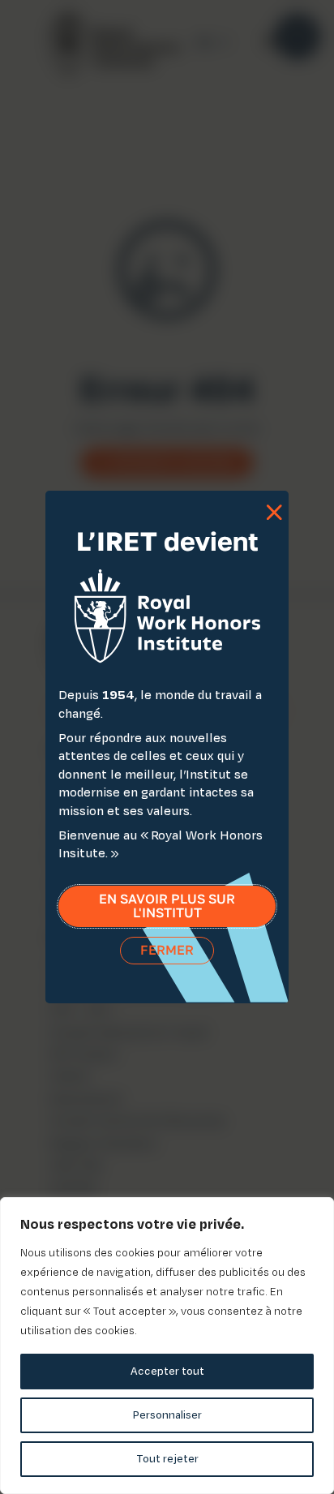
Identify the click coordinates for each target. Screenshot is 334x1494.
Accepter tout (167, 1371)
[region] (167, 1345)
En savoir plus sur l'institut (167, 906)
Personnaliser (167, 1415)
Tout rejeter (167, 1459)
